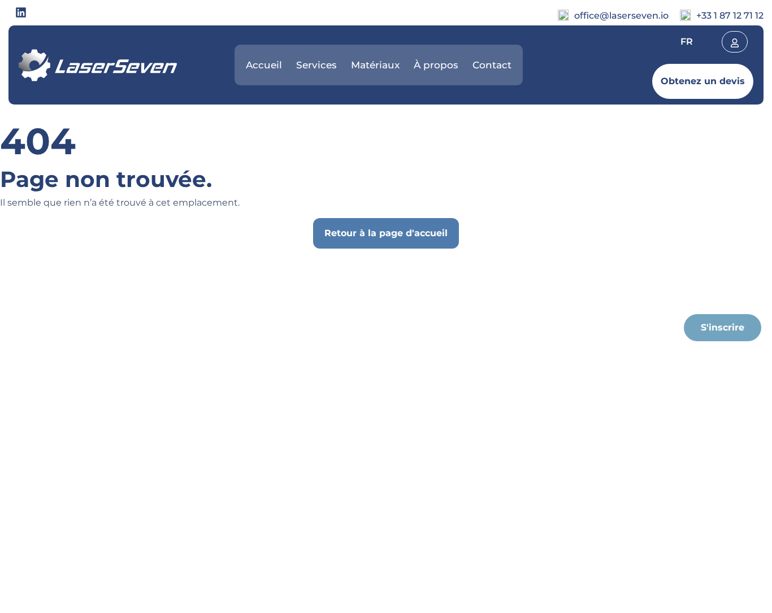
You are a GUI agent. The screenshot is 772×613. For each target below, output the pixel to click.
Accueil (264, 65)
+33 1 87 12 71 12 (730, 15)
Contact (491, 65)
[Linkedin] (21, 12)
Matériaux (375, 65)
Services (316, 65)
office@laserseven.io (621, 15)
